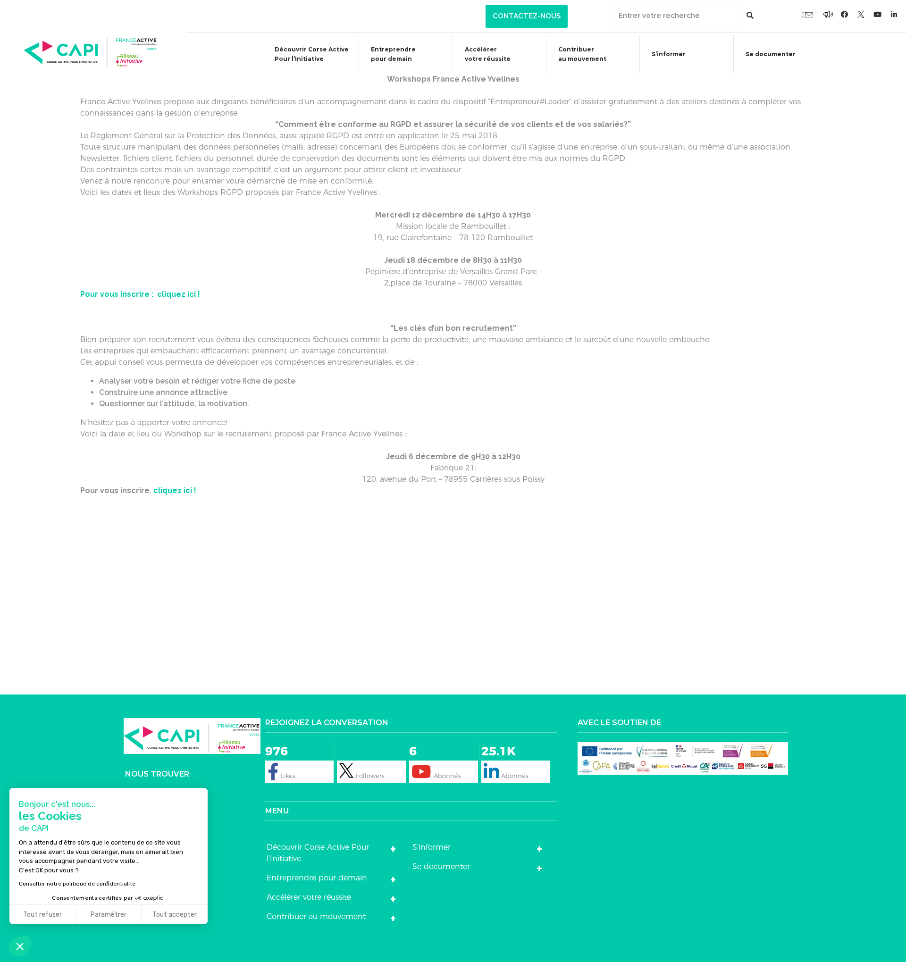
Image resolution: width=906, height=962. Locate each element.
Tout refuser (42, 915)
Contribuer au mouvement (582, 54)
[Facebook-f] (828, 14)
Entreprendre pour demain (393, 54)
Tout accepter (174, 915)
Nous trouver (157, 774)
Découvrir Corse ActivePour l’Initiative (312, 54)
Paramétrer (108, 915)
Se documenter (771, 54)
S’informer (669, 54)
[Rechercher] (750, 15)
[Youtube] (807, 14)
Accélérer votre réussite (488, 54)
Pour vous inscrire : (117, 294)
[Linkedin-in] (894, 14)
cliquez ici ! (177, 294)
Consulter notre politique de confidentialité (77, 883)
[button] (527, 16)
